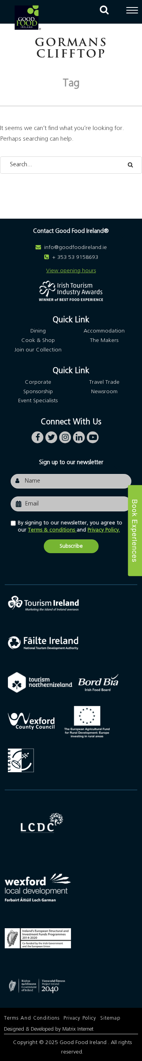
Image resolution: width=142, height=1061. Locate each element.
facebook (37, 435)
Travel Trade (104, 382)
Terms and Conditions (32, 1018)
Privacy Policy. (104, 530)
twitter (51, 435)
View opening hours (71, 270)
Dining (38, 331)
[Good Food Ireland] (27, 18)
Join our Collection (38, 350)
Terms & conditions (52, 530)
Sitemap (110, 1018)
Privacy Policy (80, 1018)
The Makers (104, 340)
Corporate (38, 382)
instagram (65, 435)
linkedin (79, 435)
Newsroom (104, 391)
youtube (93, 435)
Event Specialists (38, 400)
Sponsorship (38, 391)
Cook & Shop (38, 340)
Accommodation (104, 331)
